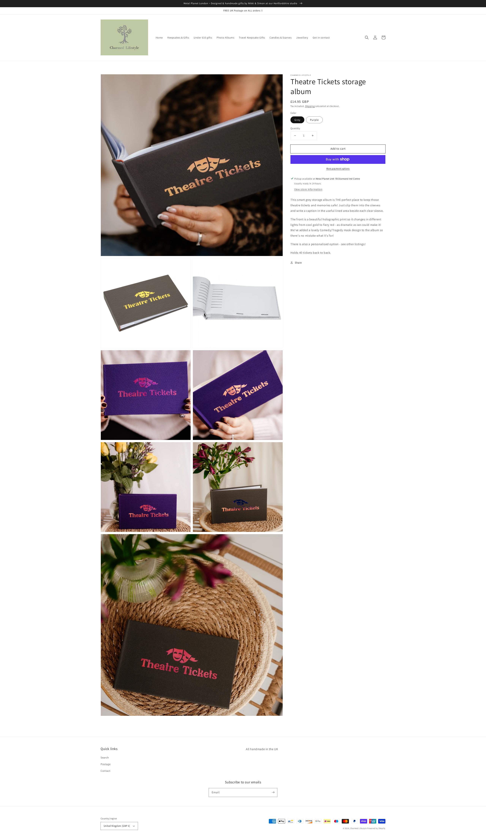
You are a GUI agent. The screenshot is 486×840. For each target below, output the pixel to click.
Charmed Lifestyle (358, 828)
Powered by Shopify (376, 828)
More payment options (338, 168)
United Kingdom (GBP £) (117, 825)
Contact (105, 770)
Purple (314, 120)
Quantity (295, 128)
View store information (308, 189)
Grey (297, 120)
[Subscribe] (273, 792)
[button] (367, 37)
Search (105, 757)
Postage (105, 764)
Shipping (310, 106)
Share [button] (298, 262)
